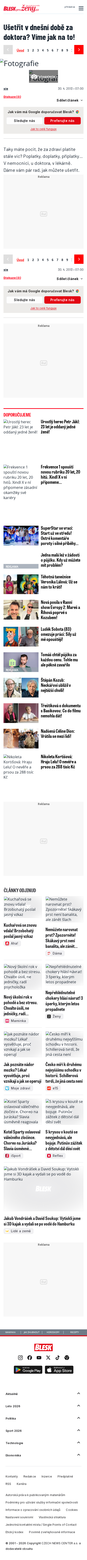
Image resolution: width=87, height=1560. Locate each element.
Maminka (10, 1332)
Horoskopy (53, 1332)
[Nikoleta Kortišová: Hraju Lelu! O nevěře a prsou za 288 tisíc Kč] (21, 776)
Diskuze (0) (12, 97)
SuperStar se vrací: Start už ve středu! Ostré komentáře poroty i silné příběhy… (59, 535)
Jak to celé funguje (43, 129)
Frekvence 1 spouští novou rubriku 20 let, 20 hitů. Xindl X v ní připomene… (60, 474)
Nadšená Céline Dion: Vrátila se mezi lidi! (58, 733)
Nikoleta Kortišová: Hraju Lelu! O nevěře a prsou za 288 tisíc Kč (58, 761)
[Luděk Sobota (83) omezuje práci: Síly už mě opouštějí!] (21, 636)
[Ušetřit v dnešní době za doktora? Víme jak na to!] (19, 63)
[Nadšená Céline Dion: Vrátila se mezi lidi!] (21, 738)
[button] (80, 8)
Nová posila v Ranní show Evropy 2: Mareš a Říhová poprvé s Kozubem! (60, 609)
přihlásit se (69, 7)
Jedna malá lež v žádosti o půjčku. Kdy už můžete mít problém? (60, 560)
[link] (20, 1358)
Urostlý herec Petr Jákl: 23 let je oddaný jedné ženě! (60, 426)
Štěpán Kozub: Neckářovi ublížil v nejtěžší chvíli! (56, 685)
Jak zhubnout (31, 1332)
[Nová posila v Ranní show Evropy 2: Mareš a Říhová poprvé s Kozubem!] (21, 610)
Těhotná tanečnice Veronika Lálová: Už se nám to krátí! (59, 581)
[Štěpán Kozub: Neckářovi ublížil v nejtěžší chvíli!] (21, 687)
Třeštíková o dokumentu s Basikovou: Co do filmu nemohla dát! (61, 710)
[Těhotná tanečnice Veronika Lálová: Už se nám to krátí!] (21, 584)
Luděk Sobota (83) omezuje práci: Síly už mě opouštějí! (58, 634)
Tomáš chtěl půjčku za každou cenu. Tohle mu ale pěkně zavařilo (59, 659)
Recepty (74, 1332)
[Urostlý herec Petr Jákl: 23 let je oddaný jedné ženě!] (21, 439)
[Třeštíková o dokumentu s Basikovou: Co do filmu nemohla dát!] (21, 713)
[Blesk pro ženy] (21, 11)
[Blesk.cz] (43, 1347)
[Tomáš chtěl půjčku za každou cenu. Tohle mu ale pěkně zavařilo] (21, 662)
